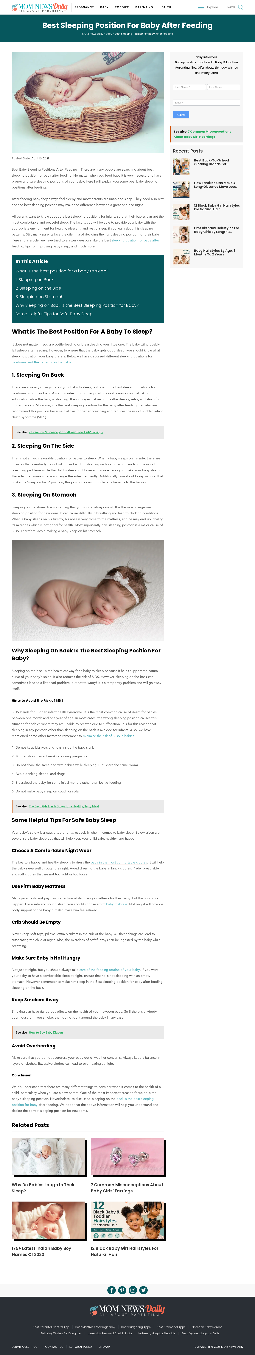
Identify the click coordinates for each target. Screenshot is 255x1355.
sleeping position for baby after (135, 240)
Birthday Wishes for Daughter (61, 1333)
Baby (104, 7)
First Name (180, 80)
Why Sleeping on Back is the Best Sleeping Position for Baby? (77, 305)
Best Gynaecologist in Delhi (200, 1333)
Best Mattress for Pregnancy (95, 1327)
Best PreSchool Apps (171, 1327)
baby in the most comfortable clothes (119, 862)
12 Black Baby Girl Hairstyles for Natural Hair (217, 207)
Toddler (122, 7)
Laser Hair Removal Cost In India (110, 1333)
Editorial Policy (81, 1346)
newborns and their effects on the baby (41, 362)
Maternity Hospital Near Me (156, 1333)
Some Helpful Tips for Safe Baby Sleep (54, 314)
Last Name (214, 80)
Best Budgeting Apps (136, 1327)
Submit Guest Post (25, 1346)
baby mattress (116, 904)
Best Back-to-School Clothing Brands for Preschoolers (211, 162)
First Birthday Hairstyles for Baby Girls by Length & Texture (216, 230)
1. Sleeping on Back (34, 279)
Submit (181, 114)
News (231, 7)
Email (177, 96)
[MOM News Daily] (41, 7)
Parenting (144, 7)
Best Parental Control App (51, 1327)
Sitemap (104, 1346)
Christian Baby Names (207, 1327)
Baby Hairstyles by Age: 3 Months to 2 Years (214, 252)
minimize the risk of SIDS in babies (108, 736)
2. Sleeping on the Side (38, 288)
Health (165, 7)
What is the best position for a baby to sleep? (61, 271)
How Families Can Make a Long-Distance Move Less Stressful (215, 185)
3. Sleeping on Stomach (39, 297)
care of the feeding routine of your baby (109, 970)
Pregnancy (84, 7)
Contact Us (54, 1346)
